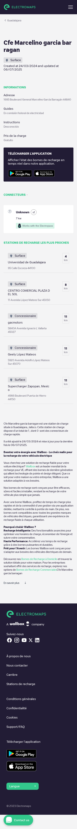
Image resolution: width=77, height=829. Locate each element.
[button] (70, 7)
